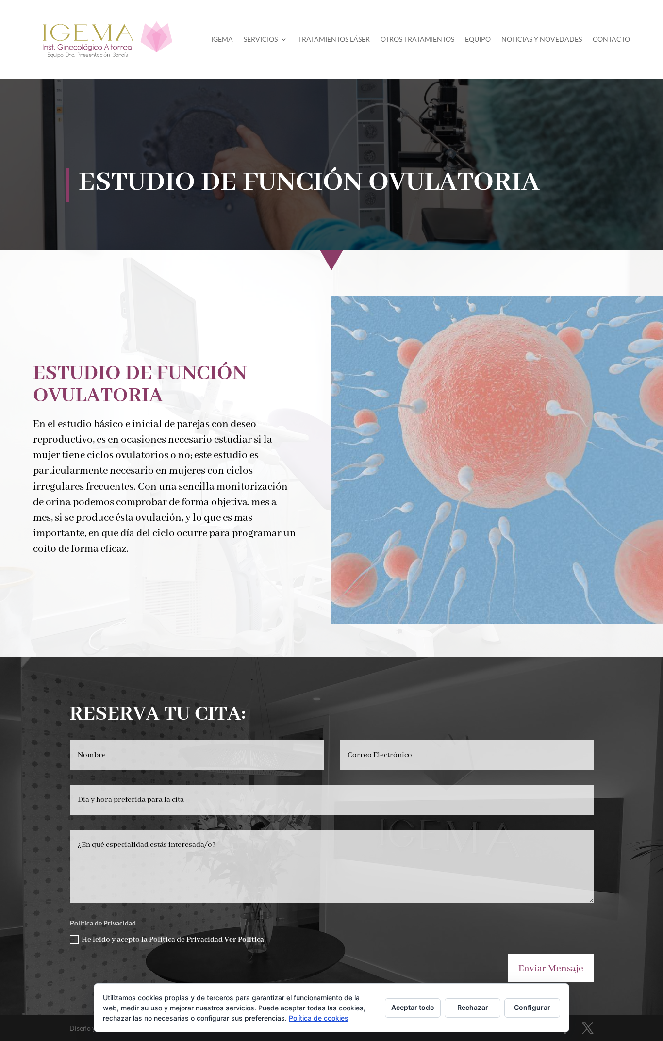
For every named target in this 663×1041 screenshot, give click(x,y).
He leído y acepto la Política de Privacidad (173, 939)
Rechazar (472, 1007)
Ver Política (244, 939)
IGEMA (222, 39)
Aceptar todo (412, 1007)
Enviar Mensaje (550, 968)
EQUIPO (478, 39)
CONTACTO (611, 39)
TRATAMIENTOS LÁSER (334, 39)
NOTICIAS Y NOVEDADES (541, 39)
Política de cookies (318, 1018)
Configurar (532, 1007)
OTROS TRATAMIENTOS (417, 39)
